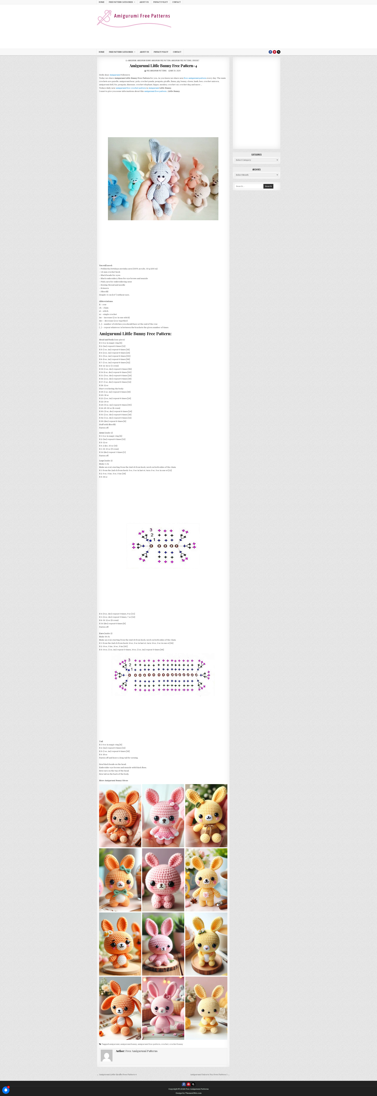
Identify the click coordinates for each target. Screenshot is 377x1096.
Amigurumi (153, 88)
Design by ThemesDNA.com (188, 1093)
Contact (176, 2)
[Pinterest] (274, 52)
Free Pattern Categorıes (121, 2)
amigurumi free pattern (161, 60)
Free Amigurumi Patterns (157, 70)
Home (101, 2)
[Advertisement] (227, 26)
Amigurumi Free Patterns (181, 60)
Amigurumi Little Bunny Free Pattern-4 (163, 65)
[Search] (278, 52)
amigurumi (132, 60)
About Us (144, 2)
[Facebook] (270, 52)
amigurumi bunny (144, 60)
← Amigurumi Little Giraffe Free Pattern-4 (117, 1074)
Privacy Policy (160, 2)
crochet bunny (176, 1044)
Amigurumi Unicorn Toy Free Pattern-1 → (210, 1074)
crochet (195, 60)
